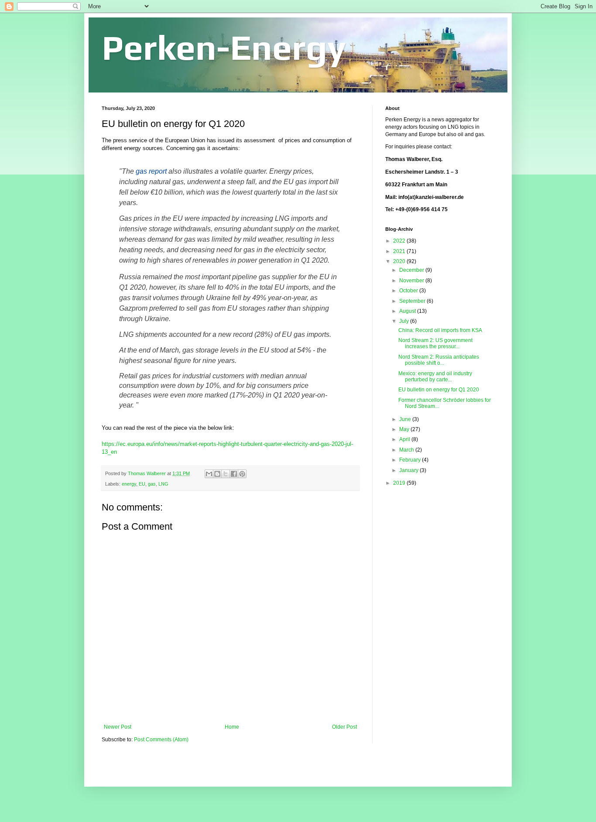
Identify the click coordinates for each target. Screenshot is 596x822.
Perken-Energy (224, 47)
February (410, 460)
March (407, 450)
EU (142, 483)
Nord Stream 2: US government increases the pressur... (435, 343)
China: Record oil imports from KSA (440, 330)
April (405, 439)
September (413, 301)
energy (129, 483)
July (404, 321)
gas (152, 483)
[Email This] (209, 473)
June (405, 419)
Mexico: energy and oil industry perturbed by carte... (435, 376)
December (412, 270)
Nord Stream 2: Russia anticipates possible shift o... (438, 360)
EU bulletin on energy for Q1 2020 (438, 390)
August (408, 311)
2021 (400, 251)
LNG (163, 483)
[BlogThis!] (217, 473)
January (409, 470)
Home (232, 727)
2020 (400, 261)
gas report (151, 171)
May (405, 429)
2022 (400, 241)
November (412, 280)
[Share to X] (225, 473)
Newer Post (117, 727)
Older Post (344, 727)
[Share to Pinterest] (242, 473)
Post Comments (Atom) (161, 739)
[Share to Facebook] (233, 473)
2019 (400, 483)
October (409, 291)
